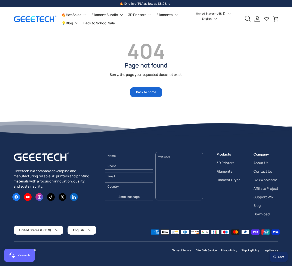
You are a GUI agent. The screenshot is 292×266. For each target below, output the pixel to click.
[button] (275, 19)
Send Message (129, 197)
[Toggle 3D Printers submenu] (149, 14)
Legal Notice (271, 250)
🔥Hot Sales (71, 14)
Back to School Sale (99, 23)
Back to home (146, 92)
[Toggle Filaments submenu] (176, 14)
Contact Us (263, 171)
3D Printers (137, 14)
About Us (261, 162)
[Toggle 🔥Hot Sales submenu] (84, 14)
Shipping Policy (250, 250)
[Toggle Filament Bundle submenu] (121, 14)
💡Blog (67, 23)
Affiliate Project (266, 188)
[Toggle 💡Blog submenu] (76, 23)
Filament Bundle (105, 14)
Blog (257, 205)
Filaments (165, 14)
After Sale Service (206, 250)
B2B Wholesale (265, 180)
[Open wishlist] (266, 19)
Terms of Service (181, 250)
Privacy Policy (229, 250)
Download (262, 214)
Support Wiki (264, 197)
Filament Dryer (228, 180)
